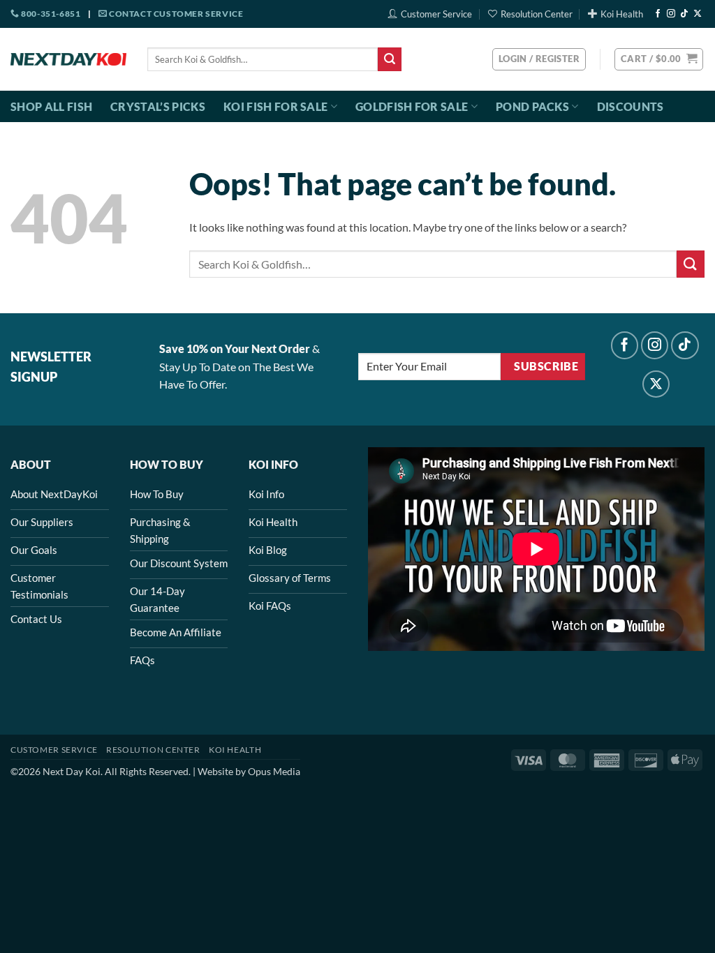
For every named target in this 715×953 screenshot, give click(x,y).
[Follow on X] (697, 14)
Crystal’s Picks (157, 106)
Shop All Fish (51, 106)
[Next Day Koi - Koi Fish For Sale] (68, 59)
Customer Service (436, 14)
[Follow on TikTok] (684, 14)
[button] (658, 59)
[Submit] (389, 59)
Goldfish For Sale (411, 106)
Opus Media (274, 771)
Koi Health (621, 14)
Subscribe (546, 366)
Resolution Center (537, 14)
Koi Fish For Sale (275, 106)
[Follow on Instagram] (671, 14)
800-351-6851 (50, 13)
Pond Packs (532, 106)
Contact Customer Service (175, 13)
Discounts (630, 106)
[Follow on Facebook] (658, 14)
